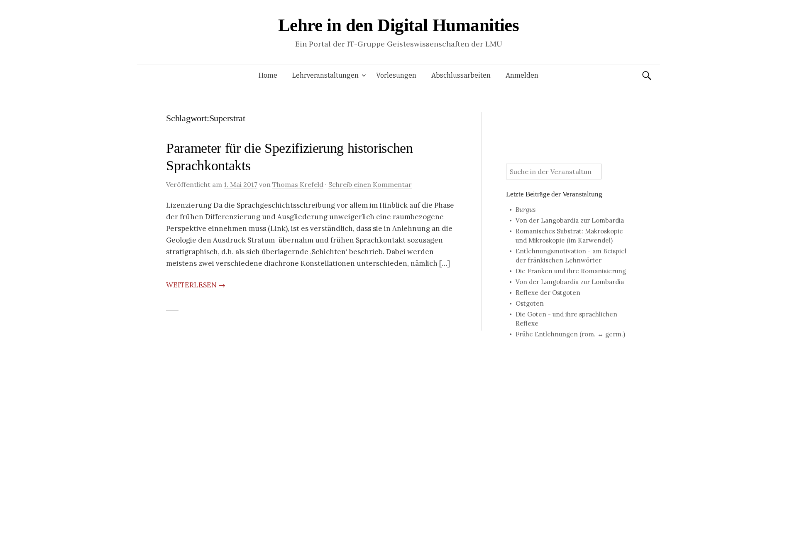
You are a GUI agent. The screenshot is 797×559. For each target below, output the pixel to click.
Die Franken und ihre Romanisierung (571, 271)
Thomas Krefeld (297, 184)
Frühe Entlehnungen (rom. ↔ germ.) (570, 334)
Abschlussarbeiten (461, 75)
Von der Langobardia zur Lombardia (570, 220)
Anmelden (522, 75)
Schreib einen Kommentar (370, 184)
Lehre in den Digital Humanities (398, 25)
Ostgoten (530, 303)
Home (268, 75)
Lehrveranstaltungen (325, 75)
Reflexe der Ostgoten (548, 293)
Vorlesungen (396, 75)
